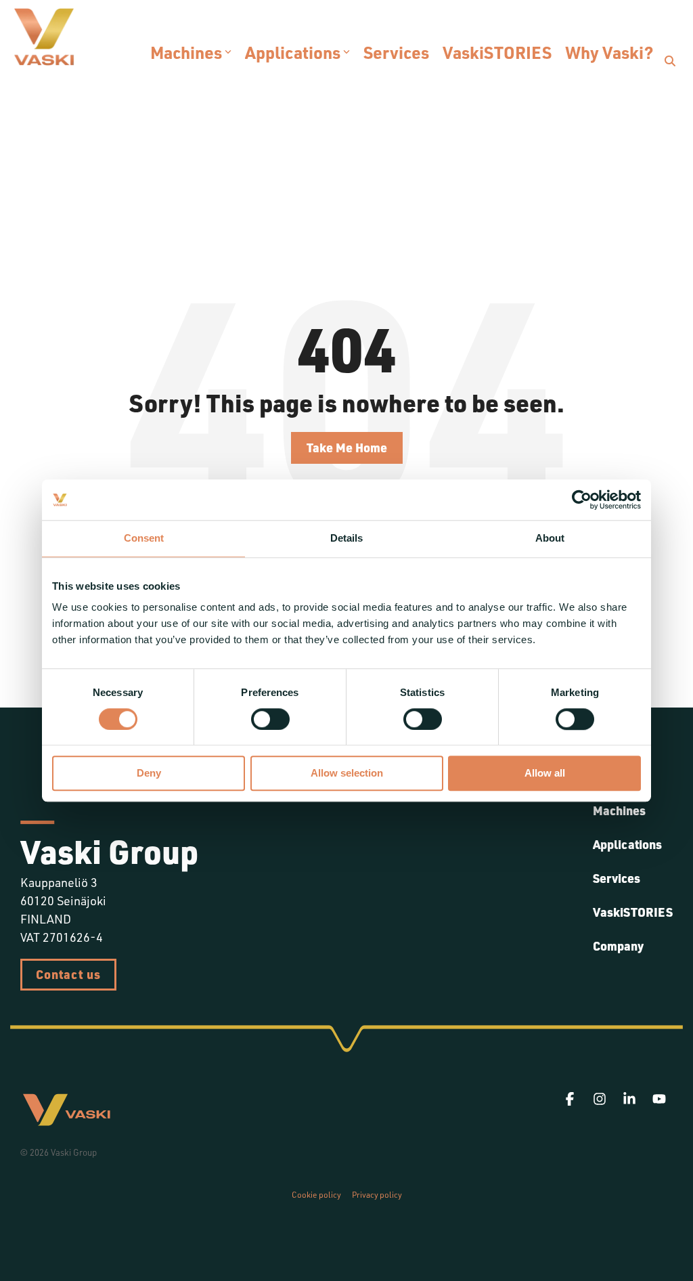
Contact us (68, 974)
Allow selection (347, 773)
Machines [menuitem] (619, 810)
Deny (149, 773)
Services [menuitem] (616, 878)
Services (396, 52)
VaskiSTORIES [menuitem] (633, 912)
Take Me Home (347, 447)
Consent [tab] (144, 538)
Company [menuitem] (618, 946)
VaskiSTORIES (497, 52)
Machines (186, 52)
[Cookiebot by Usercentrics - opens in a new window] (581, 500)
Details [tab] (346, 538)
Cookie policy (316, 1195)
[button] (571, 1099)
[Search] (670, 60)
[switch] (270, 719)
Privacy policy (377, 1195)
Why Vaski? (609, 52)
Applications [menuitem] (627, 844)
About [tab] (549, 538)
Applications (292, 52)
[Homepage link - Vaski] (66, 1121)
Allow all (544, 773)
